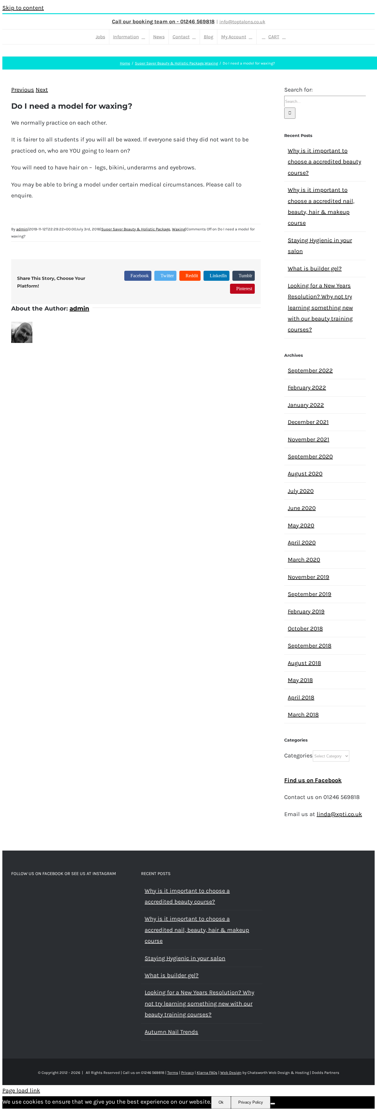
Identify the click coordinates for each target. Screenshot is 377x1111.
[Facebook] (13, 891)
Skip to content (23, 7)
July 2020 (301, 491)
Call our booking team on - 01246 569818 (163, 21)
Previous (22, 89)
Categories (298, 755)
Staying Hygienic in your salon (185, 958)
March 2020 (304, 559)
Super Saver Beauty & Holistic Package (135, 229)
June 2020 (302, 508)
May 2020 (301, 525)
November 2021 (308, 439)
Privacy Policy (250, 1102)
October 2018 (305, 628)
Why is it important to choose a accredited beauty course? (324, 161)
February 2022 (307, 387)
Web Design (231, 1072)
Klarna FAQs (207, 1072)
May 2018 (300, 680)
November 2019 (308, 577)
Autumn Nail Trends (171, 1032)
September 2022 (310, 370)
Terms (172, 1072)
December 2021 (308, 422)
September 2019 (309, 594)
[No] (272, 1104)
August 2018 (304, 663)
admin (22, 229)
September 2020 (310, 456)
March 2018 (303, 714)
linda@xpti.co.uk (339, 814)
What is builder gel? (315, 268)
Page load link (21, 1090)
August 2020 (305, 473)
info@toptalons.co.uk (242, 21)
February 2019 (306, 611)
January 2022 (306, 405)
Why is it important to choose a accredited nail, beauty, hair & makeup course (197, 929)
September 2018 (309, 645)
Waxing (178, 229)
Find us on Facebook (313, 780)
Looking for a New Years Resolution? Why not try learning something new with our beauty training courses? (320, 307)
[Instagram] (21, 891)
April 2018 (301, 697)
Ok (221, 1102)
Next (42, 89)
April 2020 (302, 542)
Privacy (187, 1072)
